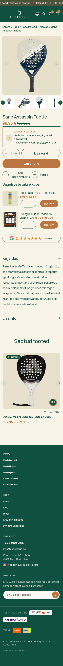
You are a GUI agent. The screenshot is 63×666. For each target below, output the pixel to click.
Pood (16, 27)
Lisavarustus (10, 484)
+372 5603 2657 (14, 543)
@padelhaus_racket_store (22, 564)
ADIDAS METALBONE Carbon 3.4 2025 (27, 417)
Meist (6, 501)
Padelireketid (29, 27)
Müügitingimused (13, 519)
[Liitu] (55, 594)
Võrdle (44, 175)
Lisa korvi (49, 203)
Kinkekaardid (10, 478)
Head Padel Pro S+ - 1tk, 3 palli (37, 193)
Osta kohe (31, 164)
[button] (57, 14)
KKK (5, 507)
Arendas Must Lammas (14, 650)
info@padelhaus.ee (14, 549)
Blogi (6, 513)
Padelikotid (9, 466)
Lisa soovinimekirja (21, 175)
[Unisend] (27, 630)
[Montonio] (15, 619)
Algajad (43, 27)
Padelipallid (9, 472)
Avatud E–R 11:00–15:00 (15, 558)
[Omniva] (17, 630)
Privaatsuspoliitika (13, 525)
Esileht (6, 27)
